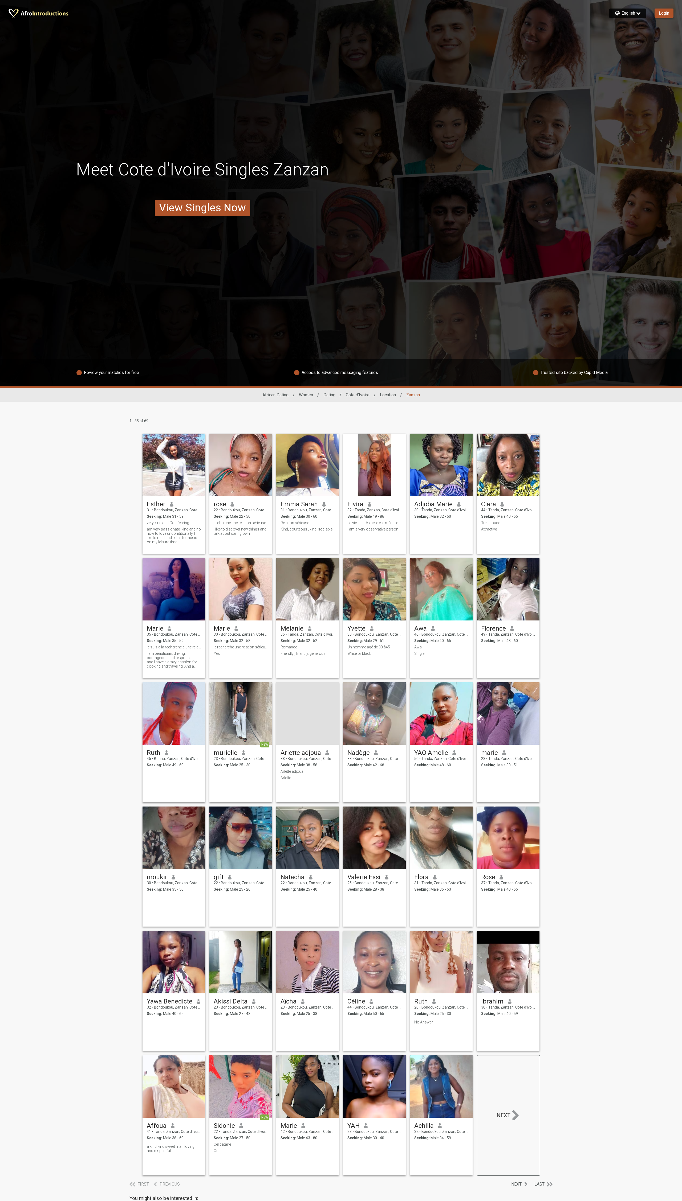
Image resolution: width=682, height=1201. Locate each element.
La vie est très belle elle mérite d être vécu (374, 523)
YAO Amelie (431, 752)
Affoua (157, 1125)
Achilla (424, 1125)
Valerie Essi (363, 877)
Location (388, 394)
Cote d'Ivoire (358, 394)
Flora (421, 877)
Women (306, 394)
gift (219, 877)
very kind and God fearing (168, 523)
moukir (157, 877)
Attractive (489, 529)
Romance (289, 647)
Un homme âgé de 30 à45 (368, 647)
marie (489, 752)
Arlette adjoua (301, 752)
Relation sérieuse (295, 523)
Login (664, 13)
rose (220, 504)
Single (419, 653)
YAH (353, 1125)
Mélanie (292, 628)
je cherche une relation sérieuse (240, 523)
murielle (225, 752)
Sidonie (224, 1125)
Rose (488, 877)
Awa (420, 628)
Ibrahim (492, 1001)
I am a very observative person (372, 529)
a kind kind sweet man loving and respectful (170, 1148)
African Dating (275, 394)
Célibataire (222, 1144)
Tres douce (490, 523)
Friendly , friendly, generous (303, 653)
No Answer (423, 1022)
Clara (488, 504)
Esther (156, 504)
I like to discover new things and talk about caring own (240, 531)
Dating (329, 394)
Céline (356, 1001)
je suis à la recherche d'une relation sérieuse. (174, 647)
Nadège (358, 752)
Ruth (153, 752)
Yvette (356, 628)
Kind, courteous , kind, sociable (306, 529)
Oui (216, 1151)
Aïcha (289, 1001)
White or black (359, 653)
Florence (493, 628)
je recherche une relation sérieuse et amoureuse (241, 647)
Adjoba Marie (433, 504)
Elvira (355, 504)
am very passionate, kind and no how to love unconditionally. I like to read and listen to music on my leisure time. (174, 535)
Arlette (286, 778)
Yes (217, 653)
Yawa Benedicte (169, 1001)
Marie (155, 628)
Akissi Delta (230, 1001)
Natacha (293, 877)
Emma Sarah (299, 504)
